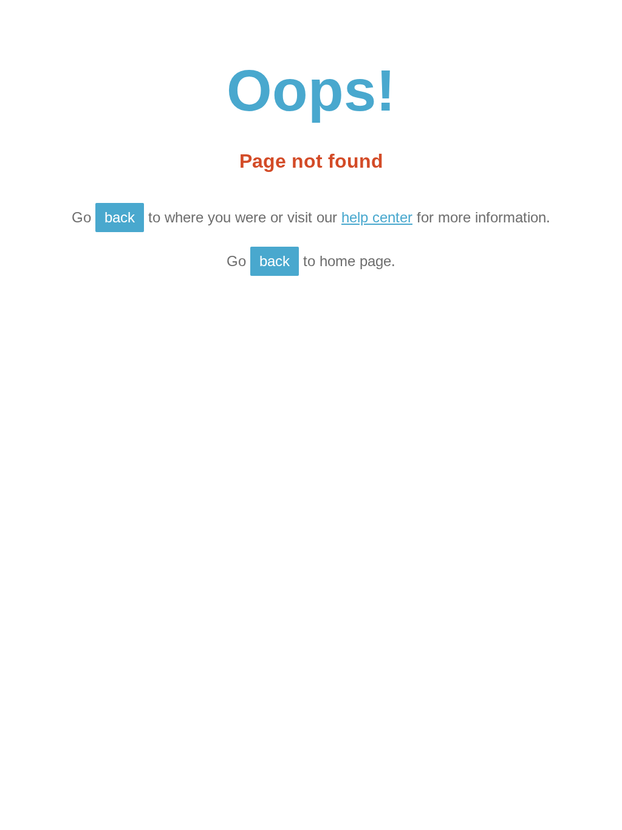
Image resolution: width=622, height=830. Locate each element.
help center (376, 217)
